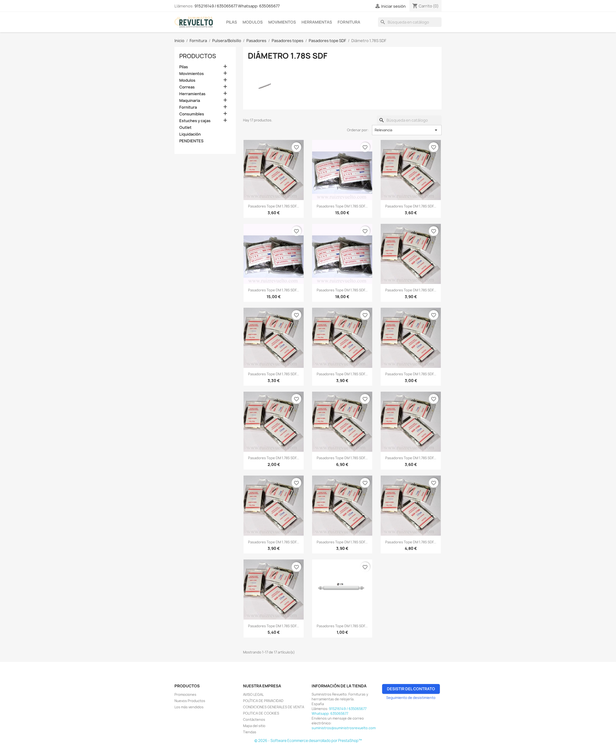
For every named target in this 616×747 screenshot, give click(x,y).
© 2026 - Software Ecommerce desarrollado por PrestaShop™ (308, 740)
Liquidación (190, 134)
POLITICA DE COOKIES (261, 713)
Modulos (253, 22)
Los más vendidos (189, 707)
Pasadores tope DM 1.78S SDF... (273, 206)
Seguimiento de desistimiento (411, 697)
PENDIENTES (191, 141)
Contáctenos (254, 719)
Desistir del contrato (411, 688)
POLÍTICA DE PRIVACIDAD (263, 700)
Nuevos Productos (189, 700)
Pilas (231, 22)
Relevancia (407, 130)
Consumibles (191, 114)
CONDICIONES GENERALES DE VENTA (273, 707)
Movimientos (282, 22)
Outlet (185, 127)
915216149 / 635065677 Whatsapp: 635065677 (237, 6)
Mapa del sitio (254, 725)
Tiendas (249, 732)
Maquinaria (189, 100)
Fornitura (349, 22)
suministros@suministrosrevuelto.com (344, 728)
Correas (187, 87)
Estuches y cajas (195, 120)
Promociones (185, 694)
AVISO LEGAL (253, 694)
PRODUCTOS (197, 56)
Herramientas (317, 22)
